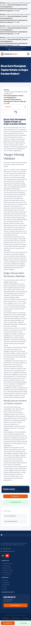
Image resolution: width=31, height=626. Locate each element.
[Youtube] (7, 556)
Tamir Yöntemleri (11, 516)
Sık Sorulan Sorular (12, 521)
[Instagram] (3, 556)
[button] (28, 54)
